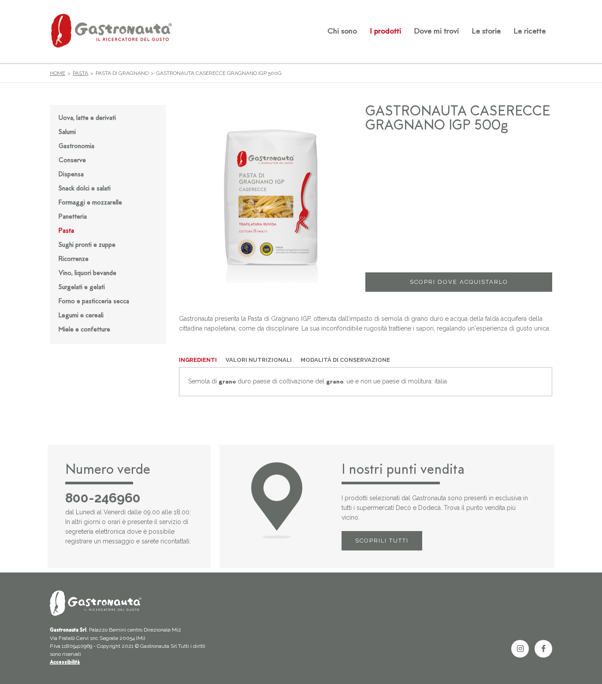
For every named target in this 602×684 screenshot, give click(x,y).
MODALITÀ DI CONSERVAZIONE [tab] (345, 360)
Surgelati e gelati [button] (82, 287)
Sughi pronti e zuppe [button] (87, 245)
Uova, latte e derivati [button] (87, 118)
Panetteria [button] (73, 217)
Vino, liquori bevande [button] (87, 273)
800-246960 (103, 498)
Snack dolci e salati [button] (85, 189)
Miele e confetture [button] (84, 330)
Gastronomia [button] (76, 146)
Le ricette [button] (530, 32)
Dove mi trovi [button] (436, 32)
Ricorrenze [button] (74, 259)
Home (57, 73)
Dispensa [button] (71, 174)
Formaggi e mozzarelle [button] (90, 203)
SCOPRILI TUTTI (382, 540)
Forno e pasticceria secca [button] (94, 301)
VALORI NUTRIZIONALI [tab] (259, 360)
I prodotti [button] (385, 32)
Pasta (80, 73)
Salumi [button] (67, 132)
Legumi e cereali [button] (81, 315)
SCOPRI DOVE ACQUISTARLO (459, 282)
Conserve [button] (72, 160)
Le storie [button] (486, 32)
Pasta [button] (66, 231)
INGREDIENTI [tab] (198, 360)
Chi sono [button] (342, 32)
